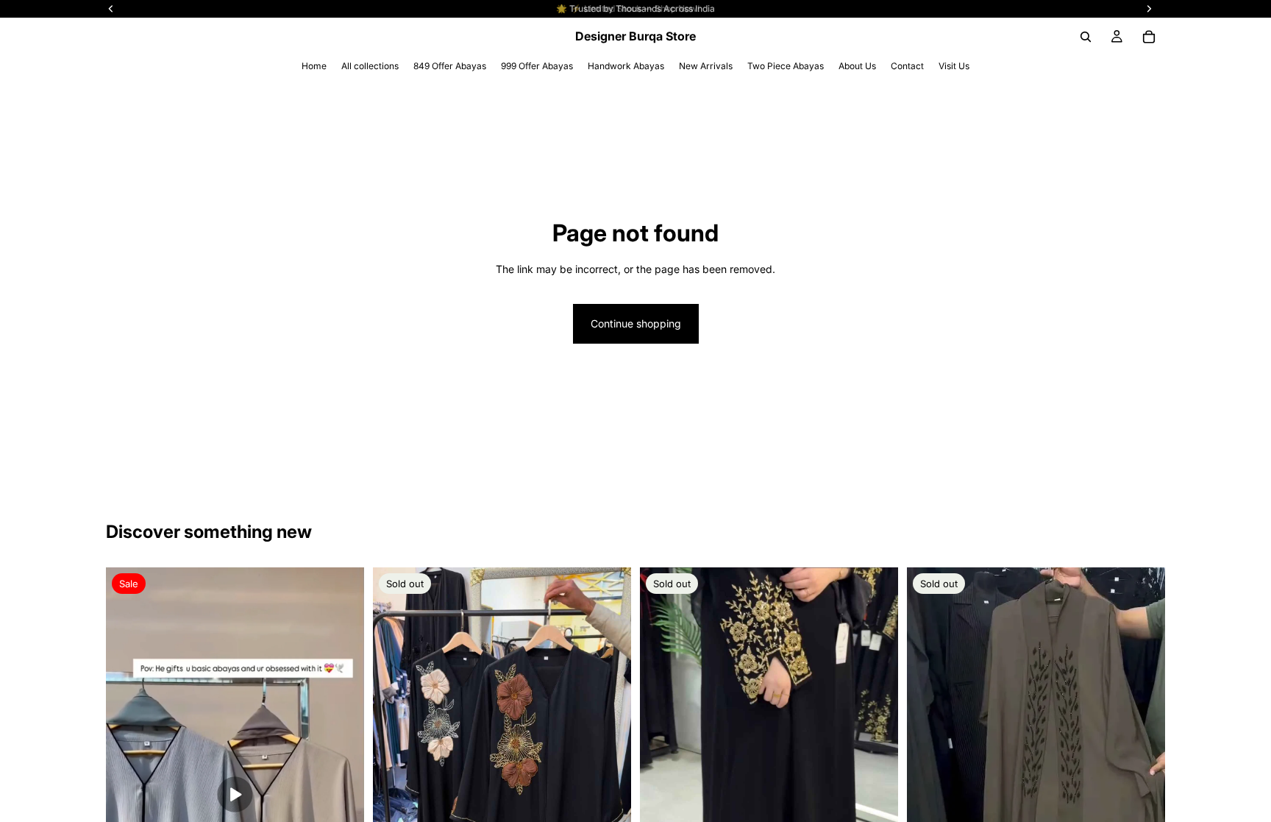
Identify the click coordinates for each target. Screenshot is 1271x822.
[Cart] (1149, 37)
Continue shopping (636, 323)
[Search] (1085, 37)
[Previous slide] (662, 801)
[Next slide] (876, 801)
